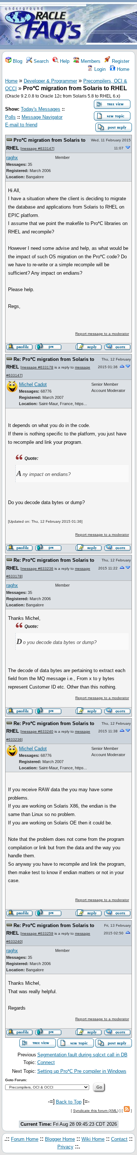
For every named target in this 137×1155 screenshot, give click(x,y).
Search (40, 61)
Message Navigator (42, 117)
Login (99, 69)
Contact (119, 1139)
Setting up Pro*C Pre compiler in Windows (81, 1071)
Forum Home (24, 1139)
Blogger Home (60, 1139)
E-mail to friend (21, 124)
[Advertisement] (111, 25)
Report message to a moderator (102, 334)
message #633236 (37, 569)
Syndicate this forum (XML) (95, 1111)
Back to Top (68, 1102)
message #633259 (37, 933)
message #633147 (37, 148)
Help (63, 61)
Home (122, 69)
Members (89, 61)
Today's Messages (40, 109)
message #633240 (37, 731)
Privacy (65, 1147)
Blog (16, 61)
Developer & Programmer (50, 81)
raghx (12, 157)
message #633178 (37, 367)
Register (119, 61)
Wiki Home (92, 1139)
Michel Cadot (33, 384)
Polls (10, 117)
